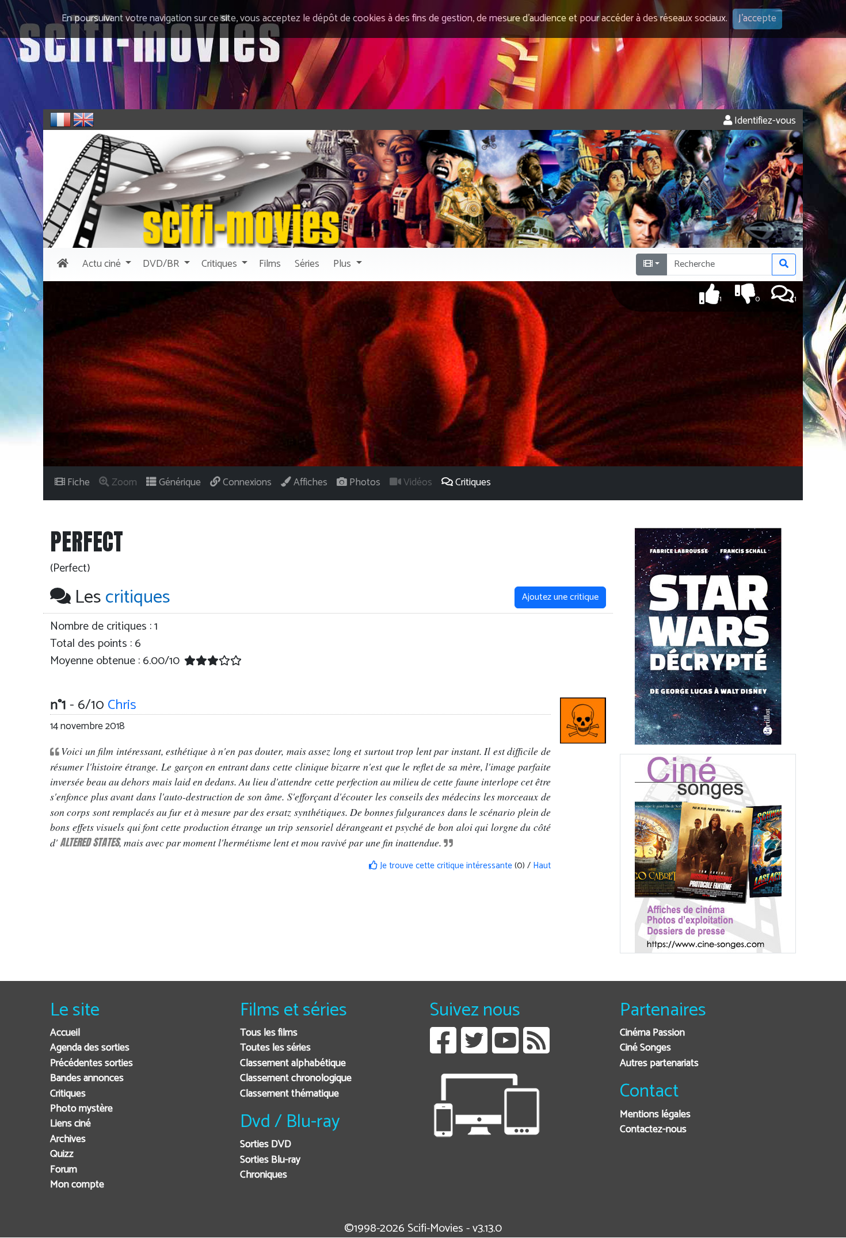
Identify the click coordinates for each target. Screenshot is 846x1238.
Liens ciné (70, 1124)
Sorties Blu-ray (270, 1160)
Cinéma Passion (652, 1033)
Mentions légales (655, 1114)
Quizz (62, 1154)
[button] (105, 264)
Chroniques (263, 1175)
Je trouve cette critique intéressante (445, 865)
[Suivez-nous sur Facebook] (443, 1049)
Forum (63, 1170)
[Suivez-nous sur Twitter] (474, 1049)
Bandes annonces (87, 1078)
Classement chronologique (296, 1078)
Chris (122, 705)
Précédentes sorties (91, 1063)
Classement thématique (289, 1094)
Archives (68, 1139)
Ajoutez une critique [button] (560, 597)
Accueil (65, 1033)
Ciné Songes (645, 1048)
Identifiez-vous (764, 121)
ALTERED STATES (89, 842)
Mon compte (77, 1184)
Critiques (68, 1094)
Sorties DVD (265, 1144)
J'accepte (757, 18)
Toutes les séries (275, 1048)
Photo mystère (81, 1109)
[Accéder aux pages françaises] (60, 119)
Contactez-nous (653, 1129)
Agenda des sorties (89, 1048)
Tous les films (269, 1033)
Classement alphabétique (293, 1063)
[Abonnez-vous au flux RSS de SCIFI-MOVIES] (536, 1049)
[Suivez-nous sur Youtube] (505, 1049)
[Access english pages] (83, 119)
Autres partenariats (659, 1063)
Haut (542, 865)
